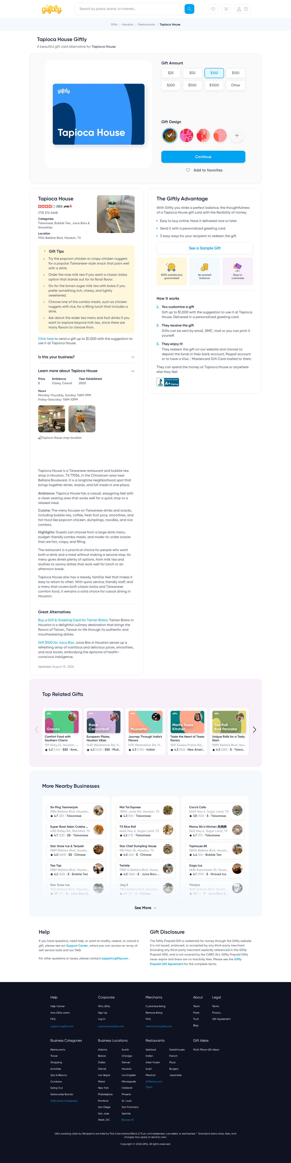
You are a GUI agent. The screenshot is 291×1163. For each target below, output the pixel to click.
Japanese (175, 1075)
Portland (103, 1100)
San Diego (104, 1107)
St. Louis (126, 1100)
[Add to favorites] (203, 170)
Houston (127, 1068)
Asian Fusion (153, 1062)
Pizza (172, 1062)
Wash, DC (104, 1119)
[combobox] (135, 9)
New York (103, 1087)
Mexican (151, 1075)
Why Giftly (104, 1006)
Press (196, 1012)
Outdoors (56, 1081)
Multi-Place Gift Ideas (206, 1049)
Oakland (127, 1087)
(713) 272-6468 (48, 212)
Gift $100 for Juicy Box (56, 643)
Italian (149, 1055)
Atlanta (102, 1049)
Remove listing (154, 1012)
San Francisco (130, 1107)
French (173, 1055)
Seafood (151, 1049)
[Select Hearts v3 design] (220, 135)
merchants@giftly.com (159, 1026)
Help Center (57, 1006)
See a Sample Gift (205, 248)
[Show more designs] (237, 135)
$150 (235, 73)
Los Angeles (129, 1075)
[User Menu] (242, 9)
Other (235, 85)
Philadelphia (105, 1094)
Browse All (127, 1119)
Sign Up (102, 1012)
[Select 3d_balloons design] (203, 135)
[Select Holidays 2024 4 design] (170, 135)
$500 (192, 85)
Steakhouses (177, 1049)
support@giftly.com (115, 958)
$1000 (214, 85)
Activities (55, 1068)
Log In (101, 1018)
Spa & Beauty (58, 1075)
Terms (215, 1006)
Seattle (126, 1113)
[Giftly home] (51, 9)
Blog (195, 1025)
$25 (171, 73)
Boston (102, 1055)
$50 (192, 73)
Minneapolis (129, 1081)
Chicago (127, 1055)
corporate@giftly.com (111, 1026)
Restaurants (57, 1049)
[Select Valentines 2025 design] (186, 135)
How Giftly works (60, 1012)
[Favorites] (213, 9)
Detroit (102, 1068)
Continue (203, 156)
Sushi (149, 1068)
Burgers (173, 1068)
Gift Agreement (221, 1018)
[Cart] (226, 9)
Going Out (56, 1087)
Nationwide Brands (61, 1094)
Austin (125, 1049)
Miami (101, 1081)
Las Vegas (104, 1075)
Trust (196, 1018)
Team (196, 1006)
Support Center (77, 946)
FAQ (53, 1018)
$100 (214, 73)
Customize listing (155, 1006)
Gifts (114, 24)
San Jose (103, 1113)
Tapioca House (170, 24)
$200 (171, 85)
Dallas (101, 1062)
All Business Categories (63, 1100)
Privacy (216, 1012)
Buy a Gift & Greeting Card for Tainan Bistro (72, 620)
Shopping (56, 1062)
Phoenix (126, 1094)
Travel (53, 1055)
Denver (126, 1062)
